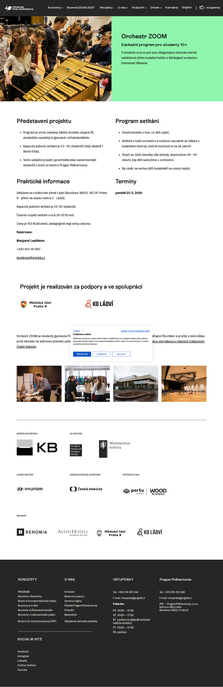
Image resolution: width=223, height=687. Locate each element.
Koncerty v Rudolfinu (30, 596)
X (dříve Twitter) (26, 665)
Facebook (23, 651)
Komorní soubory (74, 596)
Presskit (69, 610)
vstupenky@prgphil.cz (133, 598)
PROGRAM (23, 591)
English (187, 7)
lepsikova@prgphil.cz (31, 258)
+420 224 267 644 (128, 592)
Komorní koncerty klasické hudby (37, 601)
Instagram (23, 656)
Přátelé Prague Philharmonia (80, 605)
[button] (49, 304)
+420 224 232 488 (175, 592)
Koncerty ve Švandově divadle (35, 610)
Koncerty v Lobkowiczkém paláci (36, 614)
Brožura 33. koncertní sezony (34, 621)
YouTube (22, 669)
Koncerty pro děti (28, 605)
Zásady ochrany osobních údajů (135, 331)
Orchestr (69, 591)
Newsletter (70, 614)
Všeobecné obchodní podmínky (80, 621)
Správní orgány (73, 601)
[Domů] (23, 8)
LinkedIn (22, 660)
